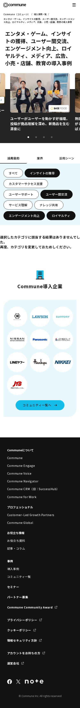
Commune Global (20, 523)
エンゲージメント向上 (24, 215)
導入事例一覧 (40, 14)
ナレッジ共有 (49, 205)
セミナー (13, 587)
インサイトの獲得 (42, 173)
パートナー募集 (17, 597)
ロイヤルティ (61, 215)
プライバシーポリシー (22, 620)
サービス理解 (18, 205)
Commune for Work (22, 497)
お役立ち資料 (16, 541)
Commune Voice (19, 473)
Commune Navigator (23, 481)
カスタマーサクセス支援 (26, 183)
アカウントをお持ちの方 (23, 653)
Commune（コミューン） (16, 14)
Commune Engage (21, 466)
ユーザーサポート (21, 194)
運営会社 (13, 663)
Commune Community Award (30, 607)
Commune (15, 458)
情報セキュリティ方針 (22, 640)
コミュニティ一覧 (19, 577)
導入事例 (13, 569)
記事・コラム (16, 548)
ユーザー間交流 (56, 194)
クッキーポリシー (19, 630)
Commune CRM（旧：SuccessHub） (33, 489)
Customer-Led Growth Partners (30, 515)
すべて (13, 173)
